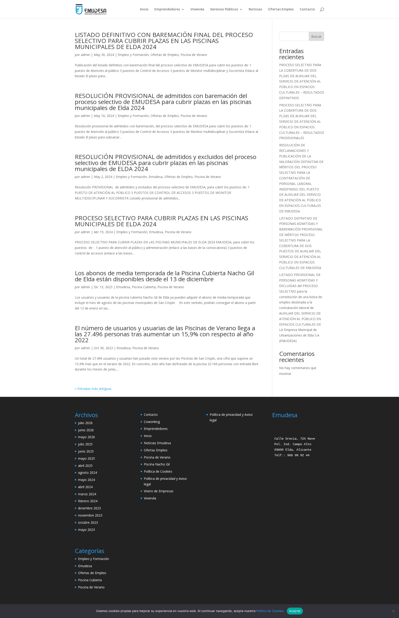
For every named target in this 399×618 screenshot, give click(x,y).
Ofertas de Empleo (165, 54)
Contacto (307, 9)
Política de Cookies (158, 471)
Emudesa (156, 176)
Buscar (316, 36)
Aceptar (295, 611)
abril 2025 (85, 465)
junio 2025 (86, 451)
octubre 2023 (88, 522)
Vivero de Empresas (158, 491)
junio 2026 (86, 430)
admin (85, 54)
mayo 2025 (86, 458)
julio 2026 (85, 423)
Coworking (152, 421)
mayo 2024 (86, 479)
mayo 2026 (86, 437)
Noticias (255, 9)
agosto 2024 (87, 472)
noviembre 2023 (90, 515)
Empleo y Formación (133, 54)
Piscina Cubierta (144, 287)
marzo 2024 (87, 494)
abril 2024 (85, 487)
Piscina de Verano (194, 54)
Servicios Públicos (224, 9)
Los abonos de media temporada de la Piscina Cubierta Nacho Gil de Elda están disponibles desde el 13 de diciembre (164, 276)
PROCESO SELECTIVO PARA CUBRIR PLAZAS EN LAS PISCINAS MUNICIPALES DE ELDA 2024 (161, 221)
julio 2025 (85, 444)
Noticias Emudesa (157, 443)
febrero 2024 (87, 501)
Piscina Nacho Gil (157, 464)
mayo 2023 (86, 529)
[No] (393, 611)
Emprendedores (167, 9)
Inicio (144, 9)
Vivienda (197, 9)
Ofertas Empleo (281, 9)
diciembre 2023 (89, 508)
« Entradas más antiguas (93, 388)
